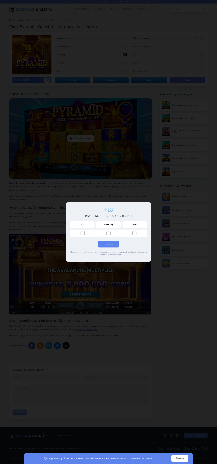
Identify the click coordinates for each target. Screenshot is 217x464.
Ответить (108, 244)
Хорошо (180, 458)
